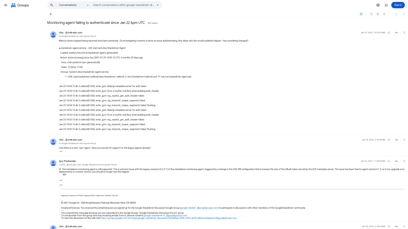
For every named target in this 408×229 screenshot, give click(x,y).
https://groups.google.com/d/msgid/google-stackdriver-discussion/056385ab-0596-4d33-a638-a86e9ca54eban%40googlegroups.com (169, 218)
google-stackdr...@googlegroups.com (199, 208)
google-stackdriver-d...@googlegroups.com (165, 215)
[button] (6, 5)
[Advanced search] (157, 5)
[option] (74, 5)
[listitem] (227, 81)
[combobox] (123, 5)
